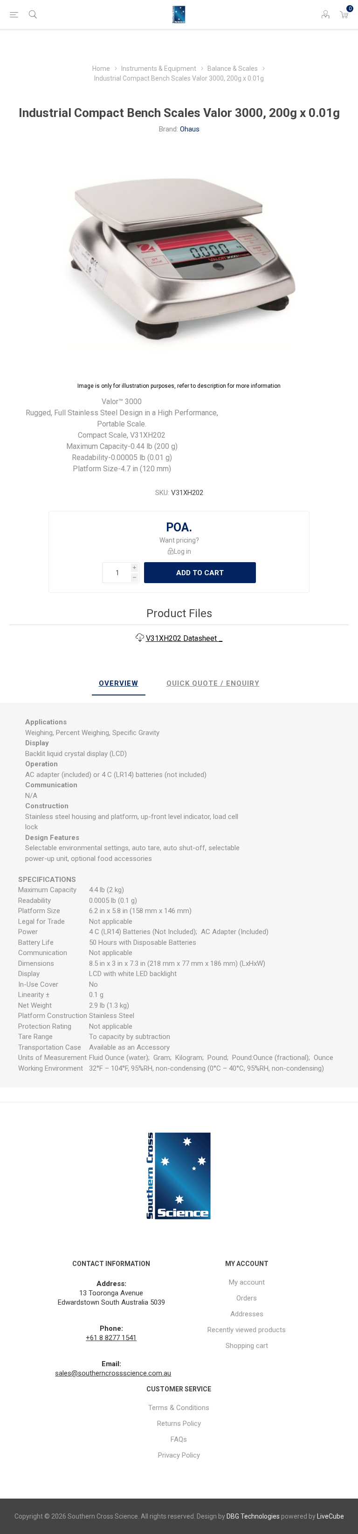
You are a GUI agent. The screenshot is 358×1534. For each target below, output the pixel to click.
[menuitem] (247, 1282)
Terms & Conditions (178, 1407)
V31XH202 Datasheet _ (184, 638)
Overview (118, 683)
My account (247, 1282)
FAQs (179, 1439)
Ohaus (190, 129)
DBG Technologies (253, 1516)
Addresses (246, 1314)
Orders (246, 1298)
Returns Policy (179, 1423)
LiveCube (330, 1516)
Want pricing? (179, 540)
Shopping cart (247, 1345)
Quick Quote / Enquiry (213, 683)
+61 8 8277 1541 (111, 1338)
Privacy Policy (179, 1455)
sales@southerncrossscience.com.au (113, 1373)
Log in (182, 551)
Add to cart (200, 573)
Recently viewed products (246, 1330)
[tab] (118, 683)
